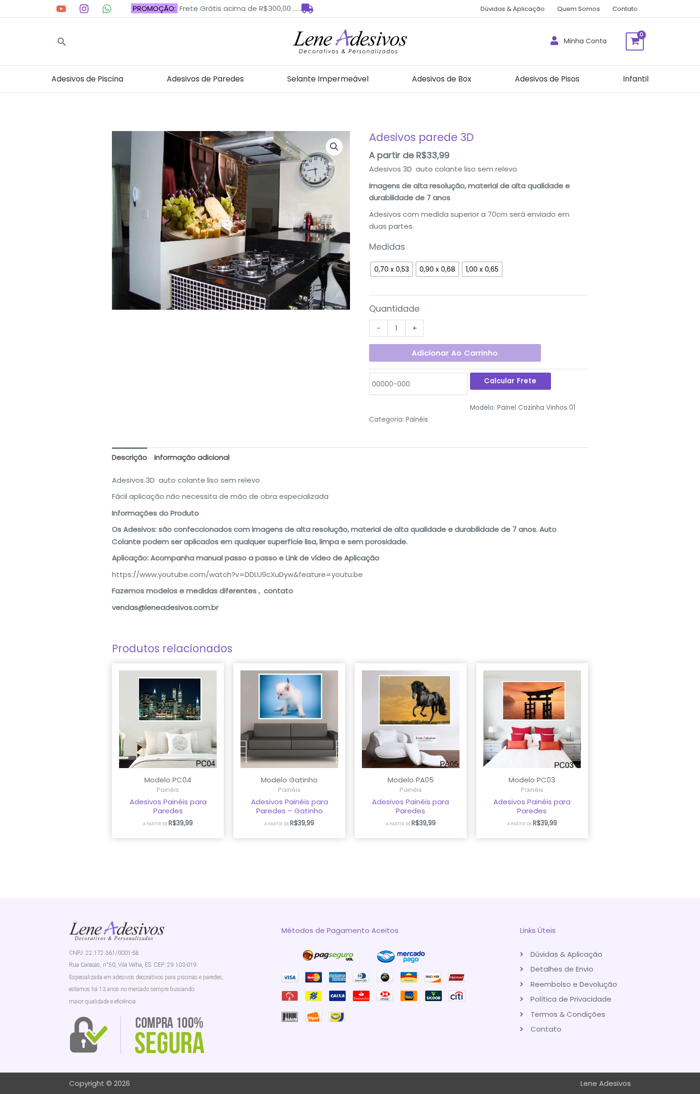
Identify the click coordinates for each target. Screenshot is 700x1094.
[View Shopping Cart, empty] (635, 41)
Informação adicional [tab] (192, 457)
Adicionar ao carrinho (455, 353)
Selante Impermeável (328, 78)
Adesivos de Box (441, 78)
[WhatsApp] (107, 9)
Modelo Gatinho (289, 780)
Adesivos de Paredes (205, 78)
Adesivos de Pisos (547, 78)
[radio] (391, 269)
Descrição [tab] (129, 457)
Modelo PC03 (532, 780)
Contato (625, 8)
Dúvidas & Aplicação (512, 8)
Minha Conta (582, 41)
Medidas (387, 247)
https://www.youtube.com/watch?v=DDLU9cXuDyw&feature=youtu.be (237, 574)
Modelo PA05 (411, 780)
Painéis (417, 419)
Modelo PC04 (167, 780)
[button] (62, 42)
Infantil (636, 78)
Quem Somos (578, 8)
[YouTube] (61, 9)
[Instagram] (84, 9)
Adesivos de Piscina (87, 78)
